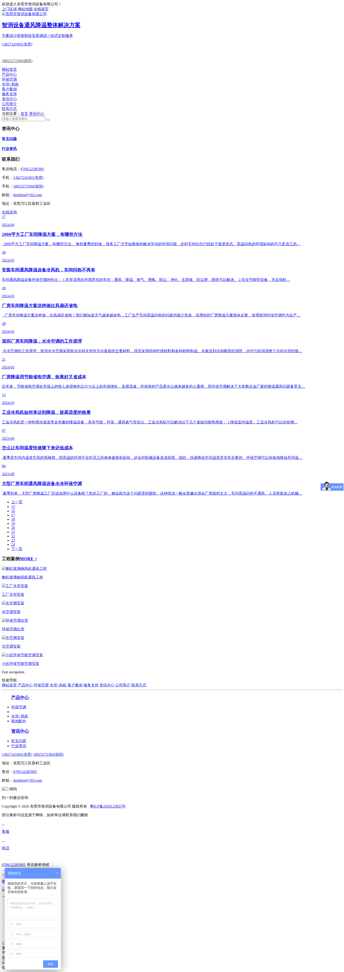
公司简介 (9, 104)
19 (13, 523)
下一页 (16, 549)
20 (13, 528)
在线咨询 (9, 212)
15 (13, 507)
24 (13, 544)
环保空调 (9, 79)
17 (13, 515)
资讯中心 (9, 99)
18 (13, 519)
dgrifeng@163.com (27, 195)
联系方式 (9, 109)
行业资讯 (9, 149)
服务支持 (9, 94)
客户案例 (9, 89)
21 (13, 532)
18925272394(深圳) (17, 61)
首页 (24, 114)
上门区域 (9, 9)
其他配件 (18, 721)
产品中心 (9, 74)
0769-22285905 (32, 169)
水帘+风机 (10, 84)
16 (13, 511)
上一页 (16, 502)
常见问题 (9, 139)
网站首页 (9, 69)
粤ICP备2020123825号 (108, 806)
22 (13, 536)
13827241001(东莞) (17, 44)
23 (13, 540)
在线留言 (41, 9)
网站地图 (25, 9)
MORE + (28, 558)
